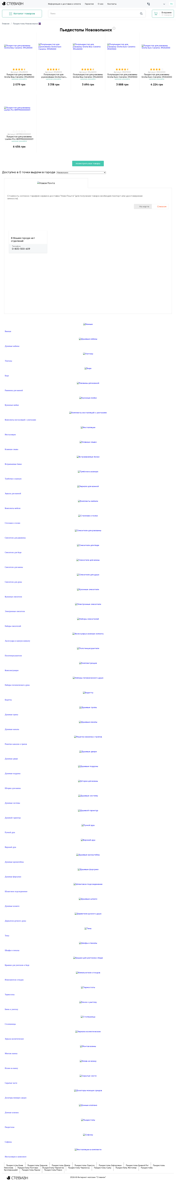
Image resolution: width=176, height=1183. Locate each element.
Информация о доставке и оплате (64, 4)
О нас (100, 4)
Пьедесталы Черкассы (79, 1168)
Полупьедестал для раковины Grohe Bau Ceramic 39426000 (88, 75)
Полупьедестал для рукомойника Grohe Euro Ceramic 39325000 (53, 75)
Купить (19, 90)
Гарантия (89, 4)
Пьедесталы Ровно (53, 1170)
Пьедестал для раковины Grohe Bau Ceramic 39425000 (19, 75)
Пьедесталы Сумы (102, 1168)
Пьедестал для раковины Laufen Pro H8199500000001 (19, 137)
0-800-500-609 (21, 248)
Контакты (112, 4)
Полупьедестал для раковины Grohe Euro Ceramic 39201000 (122, 75)
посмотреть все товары (88, 163)
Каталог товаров (24, 13)
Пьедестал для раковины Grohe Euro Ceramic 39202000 (156, 75)
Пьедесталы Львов (31, 1170)
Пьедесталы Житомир (126, 1168)
